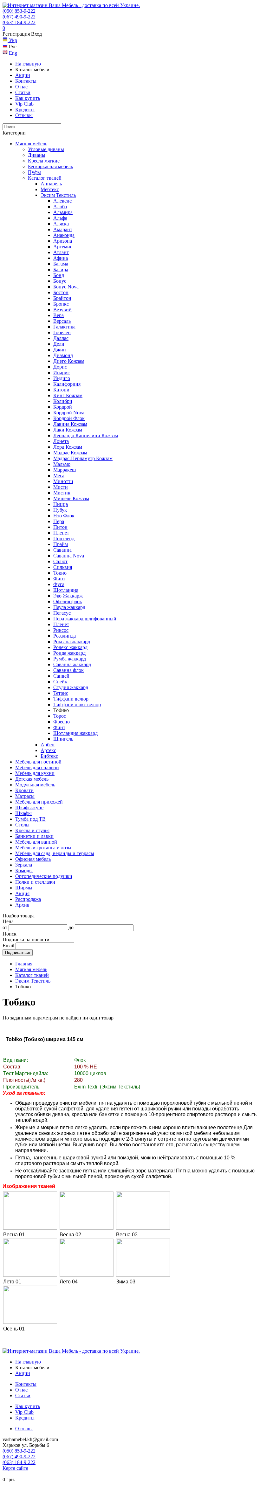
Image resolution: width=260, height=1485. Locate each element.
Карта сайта (15, 1468)
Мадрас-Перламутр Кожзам (83, 458)
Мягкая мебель (31, 143)
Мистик (61, 492)
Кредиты (25, 109)
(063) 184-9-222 (19, 22)
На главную (28, 63)
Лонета (61, 441)
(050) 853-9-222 (19, 11)
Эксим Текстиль (58, 195)
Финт (59, 578)
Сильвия (62, 567)
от (5, 927)
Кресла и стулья (32, 830)
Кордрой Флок (69, 418)
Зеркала (23, 864)
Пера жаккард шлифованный (84, 618)
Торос (59, 716)
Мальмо (61, 464)
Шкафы (23, 813)
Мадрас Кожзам (70, 452)
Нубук (60, 510)
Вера (58, 315)
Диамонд (63, 355)
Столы (22, 824)
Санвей (61, 676)
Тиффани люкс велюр (77, 704)
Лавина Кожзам (70, 424)
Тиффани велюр (70, 698)
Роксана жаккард (71, 641)
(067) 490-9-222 (19, 16)
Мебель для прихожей (39, 802)
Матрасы (25, 796)
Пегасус (62, 613)
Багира (60, 269)
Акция (22, 893)
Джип (59, 349)
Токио (60, 573)
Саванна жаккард (72, 664)
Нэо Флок (64, 515)
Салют (60, 561)
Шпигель (63, 739)
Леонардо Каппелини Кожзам (85, 435)
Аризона (62, 241)
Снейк (60, 681)
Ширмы (23, 887)
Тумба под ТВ (30, 819)
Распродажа (28, 899)
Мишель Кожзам (71, 498)
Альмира (63, 212)
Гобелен (62, 332)
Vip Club (24, 104)
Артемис (62, 246)
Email (8, 945)
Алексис (62, 201)
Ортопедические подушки (43, 876)
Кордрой (62, 407)
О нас (21, 86)
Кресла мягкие (44, 160)
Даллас (60, 338)
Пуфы (34, 172)
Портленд (64, 538)
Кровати (24, 790)
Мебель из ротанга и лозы (43, 847)
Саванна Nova (68, 555)
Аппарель (51, 183)
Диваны (36, 155)
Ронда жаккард (69, 653)
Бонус (59, 281)
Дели (58, 344)
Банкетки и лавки (34, 836)
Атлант (61, 252)
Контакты (25, 81)
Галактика (64, 326)
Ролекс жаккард (70, 647)
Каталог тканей (45, 178)
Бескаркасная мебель (50, 166)
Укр (12, 40)
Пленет (61, 532)
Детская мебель (32, 779)
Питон (60, 527)
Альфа (60, 218)
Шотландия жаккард (75, 733)
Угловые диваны (46, 149)
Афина (60, 258)
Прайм (60, 544)
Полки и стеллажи (35, 882)
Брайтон (62, 298)
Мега (58, 475)
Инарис (61, 372)
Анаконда (64, 235)
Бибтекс (49, 756)
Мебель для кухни (35, 773)
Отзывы (24, 115)
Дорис (60, 367)
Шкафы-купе (29, 807)
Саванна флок (68, 670)
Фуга (58, 584)
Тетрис (60, 693)
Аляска (61, 223)
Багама (60, 263)
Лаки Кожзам (67, 429)
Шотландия (65, 590)
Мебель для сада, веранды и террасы (54, 853)
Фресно (61, 721)
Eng (12, 53)
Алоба (60, 206)
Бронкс (61, 304)
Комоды (24, 870)
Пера (58, 521)
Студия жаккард (70, 687)
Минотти (63, 481)
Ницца (60, 504)
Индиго (61, 378)
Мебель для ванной (36, 842)
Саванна (62, 550)
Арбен (48, 744)
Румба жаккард (69, 658)
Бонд (58, 275)
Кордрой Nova (68, 412)
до (71, 927)
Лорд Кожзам (67, 447)
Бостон (60, 292)
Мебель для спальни (37, 767)
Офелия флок (67, 601)
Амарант (62, 229)
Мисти (60, 487)
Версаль (62, 321)
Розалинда (64, 636)
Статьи (22, 92)
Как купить (27, 98)
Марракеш (64, 470)
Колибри (62, 401)
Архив (22, 905)
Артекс (48, 750)
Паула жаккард (69, 607)
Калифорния (67, 384)
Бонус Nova (66, 286)
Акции (22, 75)
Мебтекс (50, 189)
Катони (61, 389)
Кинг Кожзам (67, 395)
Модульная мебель (35, 784)
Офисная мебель (33, 859)
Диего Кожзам (68, 361)
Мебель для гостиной (38, 761)
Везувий (62, 309)
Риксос (60, 630)
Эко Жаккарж (68, 595)
